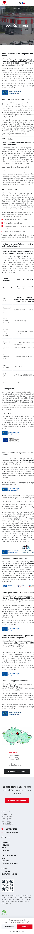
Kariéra (5, 869)
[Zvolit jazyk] (24, 3)
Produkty (6, 842)
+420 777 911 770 (15, 763)
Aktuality (6, 871)
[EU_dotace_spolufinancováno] (11, 434)
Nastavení (9, 927)
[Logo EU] (11, 442)
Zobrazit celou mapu (17, 771)
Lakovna (5, 861)
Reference (5, 845)
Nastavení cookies (9, 874)
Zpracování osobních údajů (17, 931)
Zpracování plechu (10, 864)
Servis (4, 858)
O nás (4, 848)
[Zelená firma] (4, 914)
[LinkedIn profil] (2, 837)
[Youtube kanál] (8, 837)
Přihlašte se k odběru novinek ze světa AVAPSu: (17, 790)
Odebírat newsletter (17, 800)
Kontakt (5, 850)
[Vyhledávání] (20, 3)
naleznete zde (6, 903)
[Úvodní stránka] (4, 3)
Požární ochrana (9, 855)
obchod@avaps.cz (15, 765)
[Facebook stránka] (5, 837)
